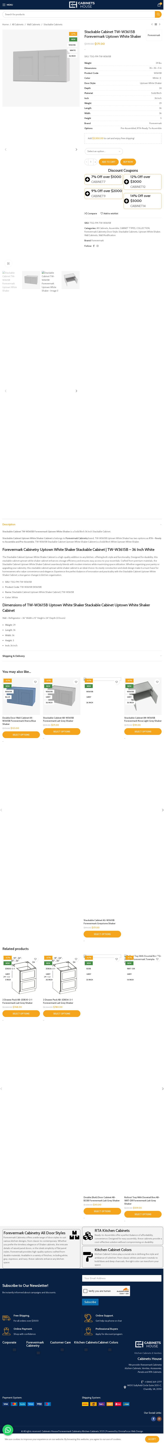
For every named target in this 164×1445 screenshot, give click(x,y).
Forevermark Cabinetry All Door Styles (34, 1233)
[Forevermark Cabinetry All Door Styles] (74, 1235)
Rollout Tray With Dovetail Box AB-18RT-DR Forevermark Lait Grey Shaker (142, 1200)
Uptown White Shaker (149, 231)
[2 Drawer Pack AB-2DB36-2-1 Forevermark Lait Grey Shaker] (62, 976)
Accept (152, 1439)
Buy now (128, 162)
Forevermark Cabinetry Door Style (101, 231)
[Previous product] (152, 24)
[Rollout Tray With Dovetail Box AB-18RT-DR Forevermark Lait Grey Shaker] (143, 1074)
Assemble (114, 228)
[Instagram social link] (97, 246)
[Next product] (160, 24)
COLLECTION (143, 228)
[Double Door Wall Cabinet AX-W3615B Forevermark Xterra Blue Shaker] (21, 696)
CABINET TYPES (127, 228)
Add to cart (108, 162)
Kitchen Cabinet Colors (113, 1249)
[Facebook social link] (94, 246)
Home (5, 24)
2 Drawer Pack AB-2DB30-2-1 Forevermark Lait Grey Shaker (17, 1001)
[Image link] (26, 1403)
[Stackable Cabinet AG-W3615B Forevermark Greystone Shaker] (102, 797)
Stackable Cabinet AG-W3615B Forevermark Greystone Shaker (99, 922)
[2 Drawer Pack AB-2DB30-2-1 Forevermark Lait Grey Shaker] (21, 976)
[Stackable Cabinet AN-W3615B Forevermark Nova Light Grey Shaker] (143, 696)
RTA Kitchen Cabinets (112, 1230)
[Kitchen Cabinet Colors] (88, 1257)
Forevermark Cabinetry (77, 538)
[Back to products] (156, 24)
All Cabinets (18, 24)
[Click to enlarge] (8, 263)
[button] (5, 149)
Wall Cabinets (33, 24)
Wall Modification (107, 235)
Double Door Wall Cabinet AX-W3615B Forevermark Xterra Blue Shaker (19, 720)
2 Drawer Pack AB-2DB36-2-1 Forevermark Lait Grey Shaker (58, 1001)
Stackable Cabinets (53, 24)
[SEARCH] (158, 14)
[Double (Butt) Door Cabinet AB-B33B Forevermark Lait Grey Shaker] (102, 1074)
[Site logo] (82, 4)
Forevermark (154, 35)
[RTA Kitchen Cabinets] (88, 1236)
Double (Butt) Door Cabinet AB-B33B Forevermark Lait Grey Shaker (102, 1199)
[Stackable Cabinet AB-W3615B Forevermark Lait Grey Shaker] (62, 696)
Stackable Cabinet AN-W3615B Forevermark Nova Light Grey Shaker (143, 719)
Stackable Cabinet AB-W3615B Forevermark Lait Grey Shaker (58, 719)
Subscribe (90, 1302)
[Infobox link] (40, 1318)
